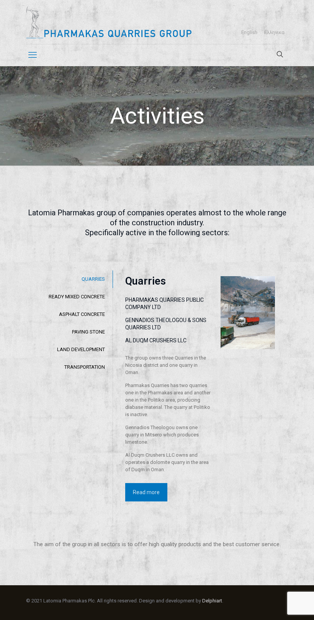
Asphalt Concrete (82, 314)
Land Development (81, 349)
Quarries (93, 279)
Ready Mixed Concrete (77, 296)
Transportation (84, 367)
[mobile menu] (32, 55)
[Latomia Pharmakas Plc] (109, 22)
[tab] (69, 279)
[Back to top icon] (282, 608)
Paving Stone (88, 332)
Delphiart (212, 601)
